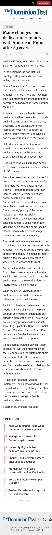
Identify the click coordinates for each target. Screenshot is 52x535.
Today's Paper (18, 19)
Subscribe (44, 3)
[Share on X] (47, 54)
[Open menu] (4, 3)
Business (8, 27)
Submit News (35, 19)
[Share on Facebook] (41, 54)
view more (25, 500)
